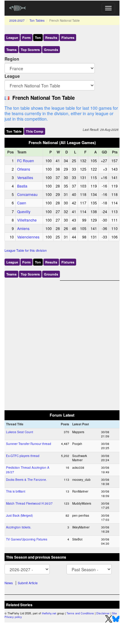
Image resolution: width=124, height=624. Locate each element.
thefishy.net (49, 613)
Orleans (23, 169)
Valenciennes (28, 236)
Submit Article (28, 582)
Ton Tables (37, 20)
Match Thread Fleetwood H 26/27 (29, 503)
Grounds (51, 49)
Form (26, 37)
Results (51, 37)
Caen (21, 202)
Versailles (25, 177)
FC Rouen (25, 160)
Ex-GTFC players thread (22, 456)
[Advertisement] (62, 343)
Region (12, 58)
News (9, 582)
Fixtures (67, 37)
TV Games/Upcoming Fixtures (26, 539)
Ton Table (14, 131)
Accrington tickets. (18, 527)
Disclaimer (103, 613)
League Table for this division (26, 250)
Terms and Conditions (80, 613)
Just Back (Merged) (19, 515)
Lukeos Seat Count (19, 432)
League (12, 37)
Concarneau (27, 194)
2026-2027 (17, 20)
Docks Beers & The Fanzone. (26, 479)
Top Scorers (30, 49)
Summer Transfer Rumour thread (28, 444)
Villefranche (27, 219)
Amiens (23, 228)
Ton (38, 37)
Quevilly (23, 211)
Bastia (22, 185)
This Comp (34, 131)
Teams (11, 49)
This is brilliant (15, 491)
